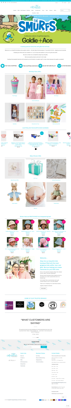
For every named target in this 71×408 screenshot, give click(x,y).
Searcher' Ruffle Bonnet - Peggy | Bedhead (27, 249)
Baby (32, 10)
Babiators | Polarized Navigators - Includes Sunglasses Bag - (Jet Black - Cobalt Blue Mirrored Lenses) (35, 143)
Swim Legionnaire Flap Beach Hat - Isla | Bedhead (12, 249)
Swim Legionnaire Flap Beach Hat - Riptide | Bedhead (59, 231)
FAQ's (21, 365)
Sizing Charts (22, 369)
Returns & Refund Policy (40, 363)
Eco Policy (38, 361)
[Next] (69, 147)
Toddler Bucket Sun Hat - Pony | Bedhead (12, 231)
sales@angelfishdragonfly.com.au (60, 388)
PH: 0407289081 (13, 2)
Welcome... (44, 265)
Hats (47, 10)
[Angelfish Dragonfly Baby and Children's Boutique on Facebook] (1, 2)
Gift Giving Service (23, 367)
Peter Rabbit (15, 200)
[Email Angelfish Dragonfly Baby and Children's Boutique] (7, 2)
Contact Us (22, 363)
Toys (43, 10)
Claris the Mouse (35, 94)
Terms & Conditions (39, 367)
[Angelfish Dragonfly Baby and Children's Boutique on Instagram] (5, 2)
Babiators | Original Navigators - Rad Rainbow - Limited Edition (53, 143)
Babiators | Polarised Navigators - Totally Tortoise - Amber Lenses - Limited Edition (18, 143)
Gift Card (35, 175)
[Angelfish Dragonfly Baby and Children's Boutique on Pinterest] (3, 2)
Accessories (37, 10)
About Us (22, 361)
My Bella (15, 120)
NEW (19, 10)
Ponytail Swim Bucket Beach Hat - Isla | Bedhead (43, 249)
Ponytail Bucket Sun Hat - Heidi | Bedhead (59, 249)
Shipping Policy (39, 365)
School (50, 10)
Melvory (35, 202)
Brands (15, 10)
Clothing (28, 10)
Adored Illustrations (56, 176)
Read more (43, 295)
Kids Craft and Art (56, 120)
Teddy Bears (56, 200)
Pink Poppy (15, 92)
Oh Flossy (56, 92)
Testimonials (22, 371)
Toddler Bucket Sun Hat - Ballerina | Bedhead (43, 231)
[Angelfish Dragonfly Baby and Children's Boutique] (35, 6)
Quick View (12, 233)
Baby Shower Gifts (15, 176)
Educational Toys (35, 120)
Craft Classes (23, 10)
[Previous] (2, 147)
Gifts (55, 10)
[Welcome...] (20, 274)
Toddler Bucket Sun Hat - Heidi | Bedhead (27, 231)
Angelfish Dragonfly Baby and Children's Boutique (17, 405)
